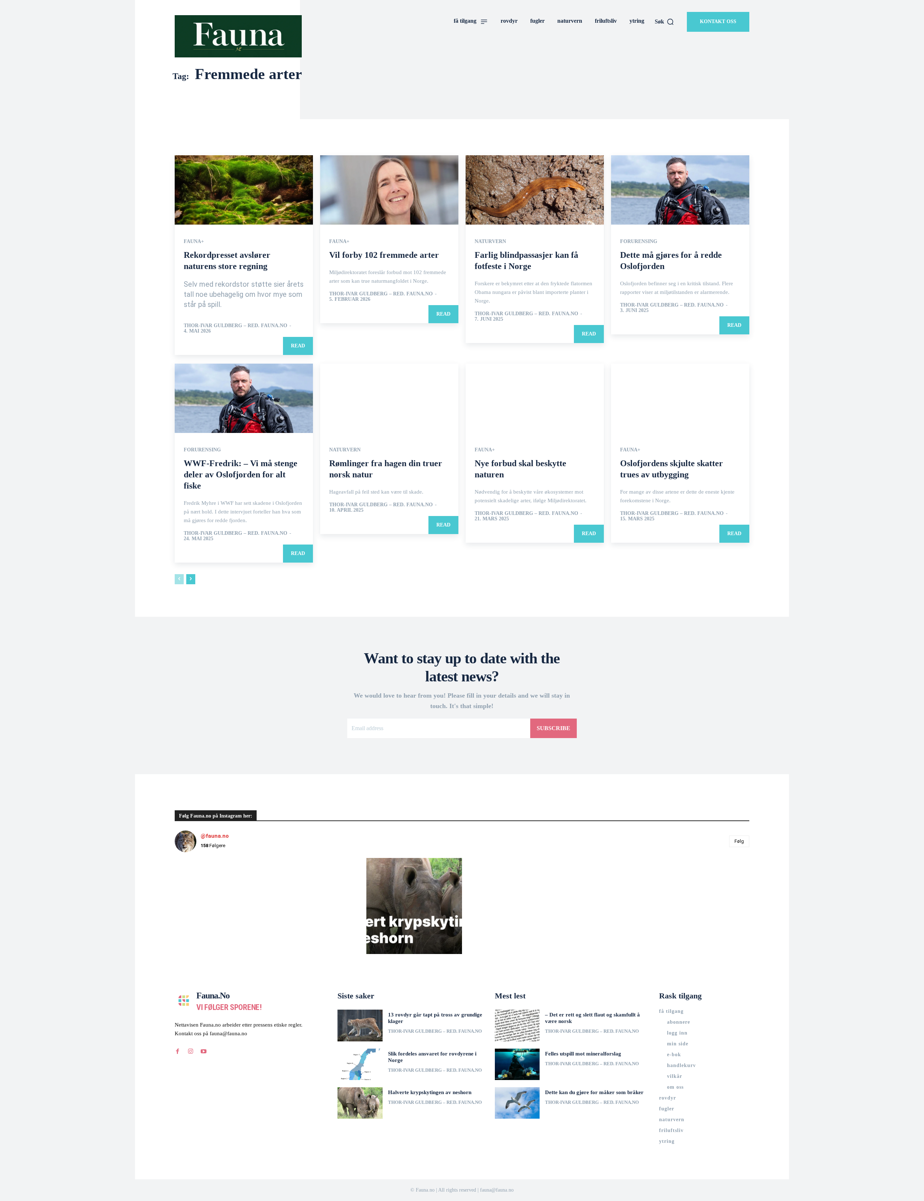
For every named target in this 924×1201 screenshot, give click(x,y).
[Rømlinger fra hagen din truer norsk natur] (389, 398)
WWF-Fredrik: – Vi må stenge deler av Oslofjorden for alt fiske (240, 474)
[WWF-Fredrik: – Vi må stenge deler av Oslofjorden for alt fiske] (244, 398)
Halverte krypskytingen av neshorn (429, 1092)
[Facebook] (177, 1051)
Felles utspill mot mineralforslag (583, 1054)
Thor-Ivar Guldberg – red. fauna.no (235, 325)
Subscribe (553, 728)
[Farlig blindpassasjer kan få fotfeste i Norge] (535, 190)
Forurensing (638, 241)
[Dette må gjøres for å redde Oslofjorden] (680, 190)
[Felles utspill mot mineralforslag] (517, 1064)
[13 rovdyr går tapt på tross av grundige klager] (360, 1025)
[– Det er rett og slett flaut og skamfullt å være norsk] (517, 1025)
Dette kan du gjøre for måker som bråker (594, 1092)
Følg (739, 841)
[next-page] (190, 579)
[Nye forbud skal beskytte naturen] (535, 398)
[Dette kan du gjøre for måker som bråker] (517, 1103)
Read (298, 345)
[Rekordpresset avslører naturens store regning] (244, 190)
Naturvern (490, 241)
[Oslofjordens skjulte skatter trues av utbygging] (680, 398)
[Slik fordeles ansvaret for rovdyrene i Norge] (360, 1064)
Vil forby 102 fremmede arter (384, 255)
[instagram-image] (222, 906)
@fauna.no (215, 836)
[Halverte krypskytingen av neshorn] (360, 1103)
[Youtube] (203, 1051)
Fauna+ (194, 241)
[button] (664, 22)
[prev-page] (179, 579)
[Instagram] (190, 1051)
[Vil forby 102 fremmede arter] (389, 190)
